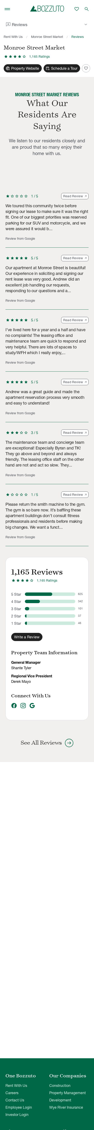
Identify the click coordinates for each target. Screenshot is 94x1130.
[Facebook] (14, 706)
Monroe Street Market (47, 37)
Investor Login (17, 1114)
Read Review (73, 196)
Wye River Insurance (66, 1107)
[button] (47, 220)
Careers (11, 1093)
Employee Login (18, 1107)
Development (60, 1100)
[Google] (32, 706)
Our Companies (67, 1076)
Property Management (67, 1093)
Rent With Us (13, 37)
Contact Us (14, 1100)
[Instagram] (23, 706)
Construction (59, 1085)
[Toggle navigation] (7, 9)
